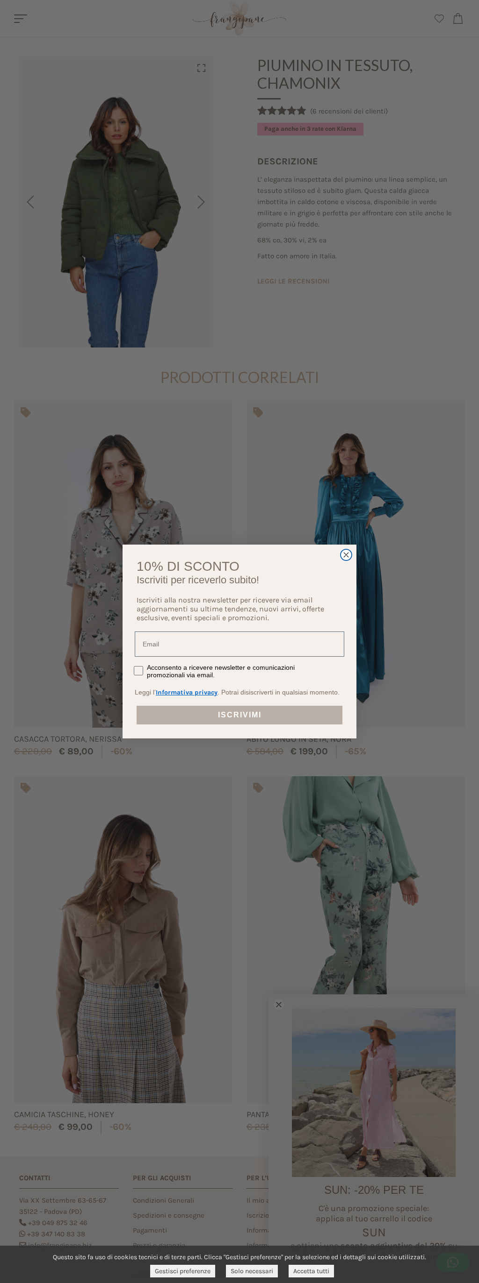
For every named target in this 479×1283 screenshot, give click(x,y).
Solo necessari (252, 1271)
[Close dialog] (346, 554)
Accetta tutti (311, 1271)
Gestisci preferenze (182, 1271)
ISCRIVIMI (239, 715)
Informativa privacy (187, 692)
